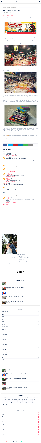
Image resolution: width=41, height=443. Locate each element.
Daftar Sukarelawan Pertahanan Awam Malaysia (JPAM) (16, 292)
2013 (20, 434)
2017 (20, 427)
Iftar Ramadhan (14, 399)
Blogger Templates (21, 441)
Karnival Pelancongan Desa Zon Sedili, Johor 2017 (15, 287)
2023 (20, 417)
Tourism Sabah (20, 347)
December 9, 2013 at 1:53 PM (11, 181)
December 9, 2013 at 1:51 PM (11, 171)
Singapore (20, 329)
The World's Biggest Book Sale (8, 15)
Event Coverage (7, 7)
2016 (20, 429)
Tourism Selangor (20, 349)
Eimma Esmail (8, 188)
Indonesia (20, 319)
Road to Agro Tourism (20, 327)
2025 (20, 414)
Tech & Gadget (11, 402)
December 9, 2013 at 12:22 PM (11, 155)
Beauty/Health (14, 397)
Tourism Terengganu (20, 351)
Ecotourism (20, 314)
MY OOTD (23, 399)
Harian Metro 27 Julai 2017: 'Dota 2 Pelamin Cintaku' (15, 296)
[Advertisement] (20, 223)
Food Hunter (4, 399)
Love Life (19, 399)
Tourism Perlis (20, 344)
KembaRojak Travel (20, 322)
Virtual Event (28, 402)
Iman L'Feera (8, 198)
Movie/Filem (33, 399)
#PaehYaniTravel (20, 311)
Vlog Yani (32, 402)
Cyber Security (24, 397)
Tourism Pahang (20, 341)
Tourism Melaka (20, 337)
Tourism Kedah (20, 334)
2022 (20, 419)
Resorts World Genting (20, 326)
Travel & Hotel (20, 352)
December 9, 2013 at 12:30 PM (11, 166)
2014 (20, 432)
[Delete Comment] (16, 155)
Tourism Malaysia (20, 336)
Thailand (20, 331)
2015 (20, 431)
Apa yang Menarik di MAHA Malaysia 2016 (13, 283)
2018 (20, 426)
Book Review (18, 397)
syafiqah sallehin (9, 169)
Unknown (7, 157)
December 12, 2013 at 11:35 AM (11, 202)
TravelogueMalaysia (20, 357)
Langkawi (20, 324)
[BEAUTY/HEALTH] (4, 388)
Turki (20, 359)
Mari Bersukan (28, 399)
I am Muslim (9, 399)
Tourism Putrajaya (20, 346)
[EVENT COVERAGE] (4, 370)
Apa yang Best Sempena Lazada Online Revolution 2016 (16, 378)
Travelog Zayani (22, 402)
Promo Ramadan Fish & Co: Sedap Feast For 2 (14, 301)
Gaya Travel (20, 316)
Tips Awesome (17, 402)
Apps (9, 397)
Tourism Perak (20, 342)
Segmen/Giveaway (5, 402)
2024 (20, 416)
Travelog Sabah (20, 354)
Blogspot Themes (10, 441)
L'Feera (7, 191)
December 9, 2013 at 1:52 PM (11, 176)
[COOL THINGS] (4, 383)
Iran (20, 321)
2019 (20, 424)
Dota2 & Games (29, 397)
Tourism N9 (20, 339)
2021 (20, 421)
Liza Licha (8, 179)
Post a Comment (6, 204)
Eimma (7, 183)
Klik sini (4, 133)
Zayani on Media (5, 404)
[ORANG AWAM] (4, 374)
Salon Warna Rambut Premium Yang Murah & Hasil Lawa (16, 387)
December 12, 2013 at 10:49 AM (11, 195)
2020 (20, 422)
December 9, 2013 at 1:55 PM (11, 185)
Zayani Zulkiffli (5, 12)
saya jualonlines (9, 174)
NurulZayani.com (20, 1)
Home (3, 7)
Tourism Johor (20, 332)
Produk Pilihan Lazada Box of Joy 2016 (13, 382)
